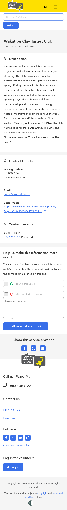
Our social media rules (16, 445)
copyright (42, 493)
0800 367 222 (20, 386)
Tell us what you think (26, 326)
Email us (9, 418)
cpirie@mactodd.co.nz (17, 194)
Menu (48, 7)
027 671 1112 (12, 237)
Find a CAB (11, 410)
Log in (14, 467)
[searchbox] (33, 17)
